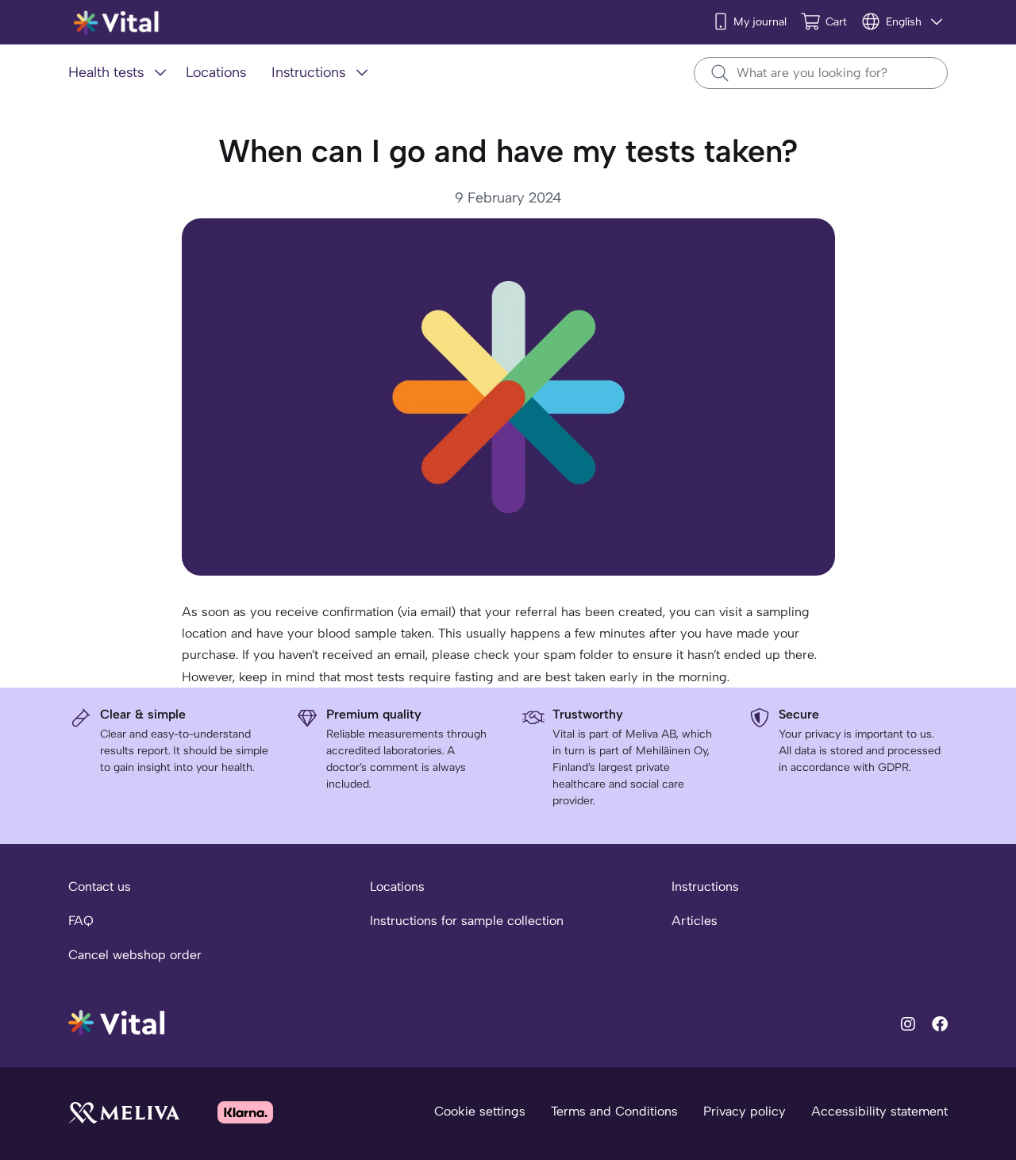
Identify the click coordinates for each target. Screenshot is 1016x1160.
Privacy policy (744, 1111)
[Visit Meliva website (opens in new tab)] (123, 1111)
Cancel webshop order (135, 954)
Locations (397, 886)
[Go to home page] (117, 1021)
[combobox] (821, 73)
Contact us (99, 886)
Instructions (705, 886)
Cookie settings (479, 1111)
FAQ (81, 920)
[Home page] (117, 22)
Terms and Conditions (614, 1111)
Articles (695, 920)
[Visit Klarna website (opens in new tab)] (245, 1111)
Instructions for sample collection (467, 920)
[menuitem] (120, 73)
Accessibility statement (879, 1111)
